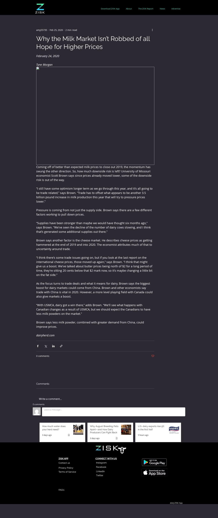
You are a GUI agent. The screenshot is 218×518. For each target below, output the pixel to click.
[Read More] (154, 473)
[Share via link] (61, 346)
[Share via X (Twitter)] (45, 346)
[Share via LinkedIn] (53, 346)
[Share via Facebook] (37, 346)
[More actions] (152, 30)
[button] (129, 9)
